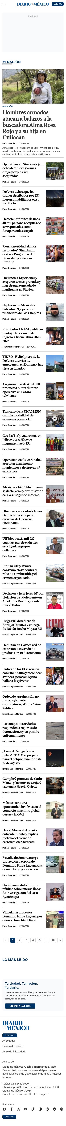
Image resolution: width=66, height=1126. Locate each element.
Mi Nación (7, 106)
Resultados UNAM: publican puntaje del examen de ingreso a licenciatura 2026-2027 (22, 335)
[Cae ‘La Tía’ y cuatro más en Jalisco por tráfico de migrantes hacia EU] (55, 442)
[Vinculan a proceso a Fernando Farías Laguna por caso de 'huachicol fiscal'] (55, 919)
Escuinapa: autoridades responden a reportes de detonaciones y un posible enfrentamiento (20, 729)
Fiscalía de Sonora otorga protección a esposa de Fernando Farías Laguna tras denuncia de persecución (22, 863)
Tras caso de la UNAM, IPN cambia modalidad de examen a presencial (21, 415)
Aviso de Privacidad (13, 1051)
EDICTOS (58, 4)
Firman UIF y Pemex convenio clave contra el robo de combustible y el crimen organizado (19, 572)
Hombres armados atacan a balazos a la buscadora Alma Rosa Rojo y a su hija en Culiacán (29, 125)
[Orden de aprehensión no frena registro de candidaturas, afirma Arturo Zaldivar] (55, 703)
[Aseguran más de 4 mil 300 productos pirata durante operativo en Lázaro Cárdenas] (55, 391)
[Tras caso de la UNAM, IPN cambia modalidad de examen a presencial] (55, 418)
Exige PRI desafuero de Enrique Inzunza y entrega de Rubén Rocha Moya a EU (22, 625)
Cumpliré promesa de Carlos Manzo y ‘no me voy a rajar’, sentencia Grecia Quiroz (22, 782)
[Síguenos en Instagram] (4, 1109)
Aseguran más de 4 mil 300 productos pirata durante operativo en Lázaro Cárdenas (21, 390)
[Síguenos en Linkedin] (40, 1109)
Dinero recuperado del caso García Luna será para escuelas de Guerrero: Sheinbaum (22, 517)
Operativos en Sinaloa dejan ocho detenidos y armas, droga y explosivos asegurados (22, 170)
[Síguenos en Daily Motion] (62, 1109)
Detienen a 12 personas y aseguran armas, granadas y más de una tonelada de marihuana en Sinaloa (21, 283)
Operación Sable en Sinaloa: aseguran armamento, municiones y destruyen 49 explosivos (22, 465)
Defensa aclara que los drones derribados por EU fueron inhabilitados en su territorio (20, 197)
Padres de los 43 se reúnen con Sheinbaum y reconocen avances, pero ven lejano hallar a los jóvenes (22, 675)
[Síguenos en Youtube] (26, 1109)
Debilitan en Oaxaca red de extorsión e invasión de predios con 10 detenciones (21, 649)
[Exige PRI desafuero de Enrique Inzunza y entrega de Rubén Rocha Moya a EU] (55, 628)
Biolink (9, 1117)
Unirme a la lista (20, 1006)
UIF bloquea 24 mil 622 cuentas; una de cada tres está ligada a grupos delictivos (20, 544)
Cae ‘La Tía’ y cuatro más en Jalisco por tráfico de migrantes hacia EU (21, 439)
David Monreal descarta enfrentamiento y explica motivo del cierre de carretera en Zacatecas (20, 836)
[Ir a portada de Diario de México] (33, 1025)
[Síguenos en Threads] (47, 1109)
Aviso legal (8, 1040)
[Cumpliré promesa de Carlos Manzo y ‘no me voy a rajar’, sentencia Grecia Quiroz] (55, 785)
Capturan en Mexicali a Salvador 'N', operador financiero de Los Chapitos (21, 309)
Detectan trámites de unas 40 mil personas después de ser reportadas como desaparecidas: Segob (21, 224)
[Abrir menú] (4, 4)
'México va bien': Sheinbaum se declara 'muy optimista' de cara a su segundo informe (22, 491)
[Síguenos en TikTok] (33, 1109)
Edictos (10, 1035)
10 (53, 940)
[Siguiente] (59, 940)
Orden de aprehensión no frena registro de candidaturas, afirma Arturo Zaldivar (22, 702)
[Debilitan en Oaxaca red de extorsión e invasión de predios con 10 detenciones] (55, 652)
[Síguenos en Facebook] (11, 1109)
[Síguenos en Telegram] (54, 1109)
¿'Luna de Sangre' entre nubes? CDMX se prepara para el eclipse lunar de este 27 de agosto (21, 757)
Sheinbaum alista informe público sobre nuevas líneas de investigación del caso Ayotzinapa (21, 891)
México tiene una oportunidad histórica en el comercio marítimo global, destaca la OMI (21, 808)
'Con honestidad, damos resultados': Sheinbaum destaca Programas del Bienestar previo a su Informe (19, 254)
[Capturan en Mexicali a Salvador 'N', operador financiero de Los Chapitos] (55, 312)
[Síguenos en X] (19, 1109)
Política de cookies (12, 1046)
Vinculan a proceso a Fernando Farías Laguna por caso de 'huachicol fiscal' (22, 916)
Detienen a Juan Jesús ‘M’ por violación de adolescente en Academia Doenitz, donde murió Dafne (23, 599)
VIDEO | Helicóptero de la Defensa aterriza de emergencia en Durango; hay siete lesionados (22, 362)
